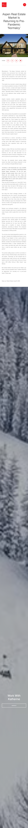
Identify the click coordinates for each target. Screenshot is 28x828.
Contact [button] (14, 705)
